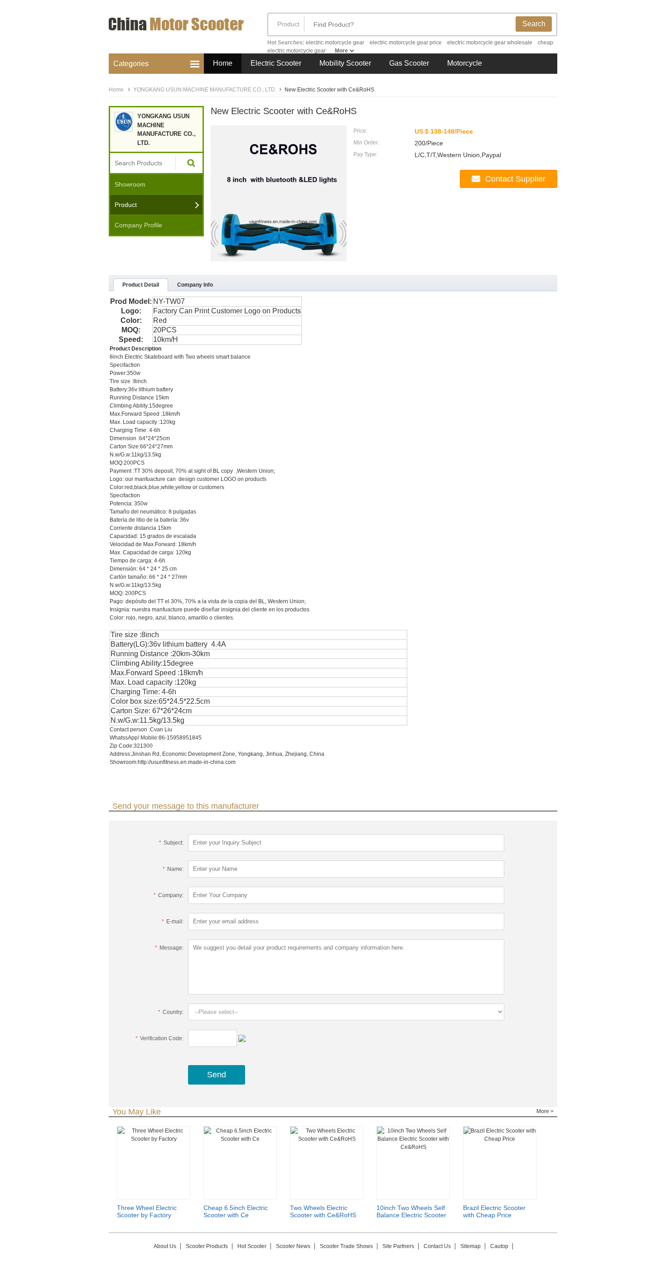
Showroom (130, 184)
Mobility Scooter (345, 63)
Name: (173, 869)
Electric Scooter (276, 63)
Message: (169, 948)
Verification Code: (159, 1038)
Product (288, 24)
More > (545, 1111)
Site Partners (398, 1246)
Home (222, 63)
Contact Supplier (515, 178)
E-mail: (172, 921)
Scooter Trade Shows (346, 1246)
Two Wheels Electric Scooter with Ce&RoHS (323, 1211)
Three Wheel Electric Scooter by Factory (147, 1211)
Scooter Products (207, 1246)
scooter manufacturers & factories (179, 30)
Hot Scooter (251, 1246)
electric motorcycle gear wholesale (489, 42)
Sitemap (470, 1246)
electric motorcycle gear (335, 42)
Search (533, 24)
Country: (170, 1012)
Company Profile (138, 225)
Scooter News (293, 1246)
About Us (165, 1246)
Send (216, 1074)
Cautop (499, 1246)
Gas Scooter (409, 63)
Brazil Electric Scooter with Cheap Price (494, 1211)
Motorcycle (464, 63)
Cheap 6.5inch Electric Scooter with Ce (235, 1211)
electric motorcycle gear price (406, 42)
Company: (168, 895)
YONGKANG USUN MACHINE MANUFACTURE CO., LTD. (204, 89)
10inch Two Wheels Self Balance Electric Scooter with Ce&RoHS (411, 1215)
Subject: (171, 843)
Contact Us (437, 1246)
